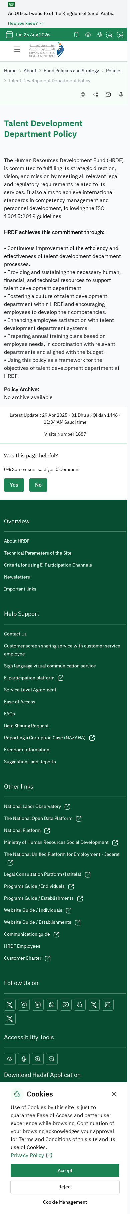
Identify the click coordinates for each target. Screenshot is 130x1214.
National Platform (22, 830)
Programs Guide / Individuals (34, 886)
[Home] (46, 49)
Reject (65, 1186)
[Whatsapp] (51, 1004)
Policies (114, 70)
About (30, 70)
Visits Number (59, 434)
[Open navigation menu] (17, 49)
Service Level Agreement (30, 689)
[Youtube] (65, 1004)
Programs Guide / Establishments (39, 898)
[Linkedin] (37, 1004)
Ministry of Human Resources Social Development (56, 842)
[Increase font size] (109, 34)
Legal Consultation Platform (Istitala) (42, 874)
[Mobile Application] (76, 34)
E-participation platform (29, 677)
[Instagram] (23, 1004)
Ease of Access (19, 701)
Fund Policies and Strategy (71, 70)
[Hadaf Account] (9, 1018)
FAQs (9, 713)
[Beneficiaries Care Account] (93, 1004)
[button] (9, 1059)
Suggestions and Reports (30, 761)
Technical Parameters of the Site (38, 553)
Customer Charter (22, 958)
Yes (14, 485)
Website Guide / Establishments (37, 922)
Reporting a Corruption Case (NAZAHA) (45, 737)
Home (10, 70)
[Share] (96, 95)
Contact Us (15, 633)
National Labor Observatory (32, 806)
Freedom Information (26, 749)
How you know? (23, 23)
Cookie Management (65, 1202)
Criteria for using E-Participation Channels (48, 565)
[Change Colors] (88, 34)
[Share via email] (108, 95)
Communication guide (27, 934)
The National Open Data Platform (38, 818)
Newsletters (17, 577)
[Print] (83, 95)
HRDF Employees (22, 946)
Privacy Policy (27, 1155)
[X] (9, 1004)
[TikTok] (107, 1004)
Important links (20, 589)
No (38, 485)
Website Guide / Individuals (33, 910)
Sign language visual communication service (50, 665)
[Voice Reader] (99, 34)
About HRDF (17, 541)
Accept (65, 1170)
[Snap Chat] (79, 1004)
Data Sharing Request (26, 725)
